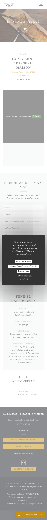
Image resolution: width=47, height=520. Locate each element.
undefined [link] (24, 279)
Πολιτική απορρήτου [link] (24, 276)
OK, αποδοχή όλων (23, 261)
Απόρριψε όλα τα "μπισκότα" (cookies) (23, 266)
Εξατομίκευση (23, 271)
